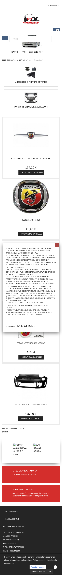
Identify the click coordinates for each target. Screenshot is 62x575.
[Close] (57, 245)
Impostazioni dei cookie (41, 571)
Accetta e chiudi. (20, 325)
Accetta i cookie (37, 567)
